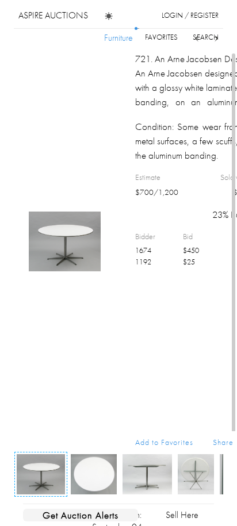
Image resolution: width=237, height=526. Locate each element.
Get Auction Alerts (80, 515)
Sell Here (182, 515)
